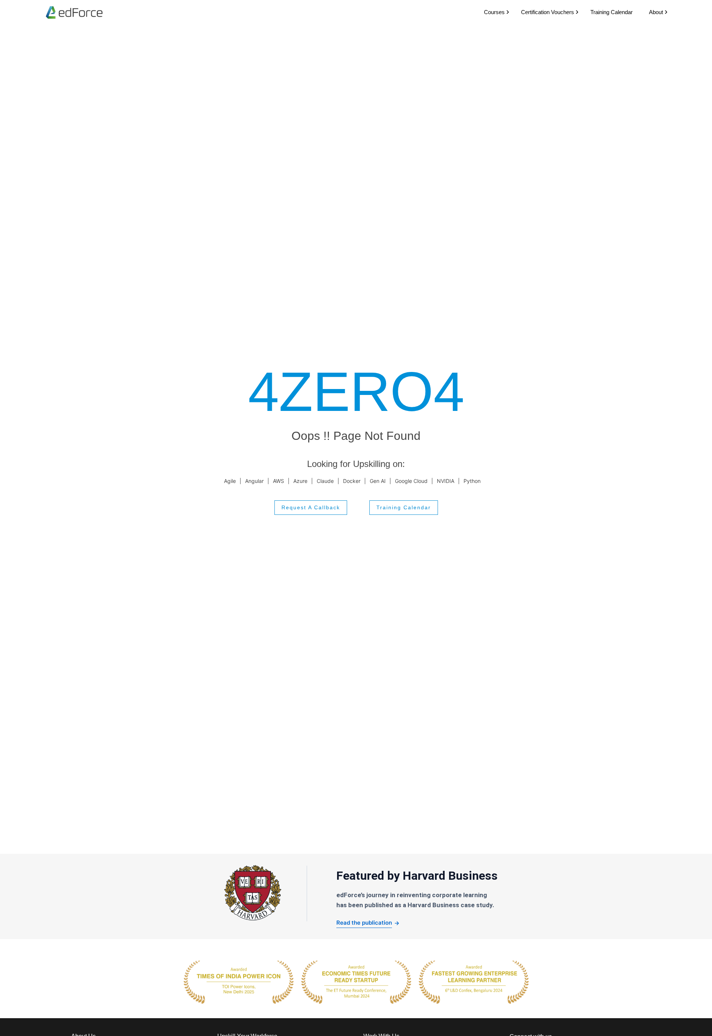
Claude (325, 481)
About (656, 12)
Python (472, 481)
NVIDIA (445, 481)
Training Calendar (611, 12)
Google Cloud (411, 481)
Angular (254, 481)
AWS (278, 481)
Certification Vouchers (547, 12)
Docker (351, 481)
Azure (300, 481)
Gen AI (378, 481)
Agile (230, 481)
